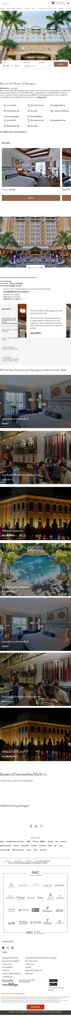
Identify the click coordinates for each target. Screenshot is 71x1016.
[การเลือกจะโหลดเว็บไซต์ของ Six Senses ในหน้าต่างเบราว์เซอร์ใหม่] (11, 885)
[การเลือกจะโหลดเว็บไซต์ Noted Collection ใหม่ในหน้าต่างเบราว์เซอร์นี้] (20, 897)
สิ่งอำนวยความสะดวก (14, 8)
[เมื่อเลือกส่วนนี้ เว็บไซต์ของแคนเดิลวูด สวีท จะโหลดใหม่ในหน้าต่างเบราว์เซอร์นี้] (60, 922)
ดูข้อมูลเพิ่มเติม (35, 333)
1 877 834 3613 (24, 982)
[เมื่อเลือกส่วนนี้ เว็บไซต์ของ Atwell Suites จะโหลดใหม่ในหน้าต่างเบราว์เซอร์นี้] (23, 922)
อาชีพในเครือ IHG (7, 976)
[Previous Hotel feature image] (30, 267)
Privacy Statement (11, 1002)
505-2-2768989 (16, 283)
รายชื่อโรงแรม (29, 964)
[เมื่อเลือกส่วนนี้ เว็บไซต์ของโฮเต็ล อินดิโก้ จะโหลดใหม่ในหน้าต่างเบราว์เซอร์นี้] (10, 897)
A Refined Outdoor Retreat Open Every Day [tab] (11, 359)
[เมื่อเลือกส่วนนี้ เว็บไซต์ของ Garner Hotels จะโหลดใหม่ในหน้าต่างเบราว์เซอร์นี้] (60, 910)
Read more (41, 97)
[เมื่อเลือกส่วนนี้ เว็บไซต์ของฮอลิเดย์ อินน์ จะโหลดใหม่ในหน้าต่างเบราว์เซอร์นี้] (48, 910)
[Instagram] (12, 948)
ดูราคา (61, 64)
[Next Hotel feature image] (41, 267)
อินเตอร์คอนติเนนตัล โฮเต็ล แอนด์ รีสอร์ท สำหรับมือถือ (40, 957)
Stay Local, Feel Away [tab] (10, 339)
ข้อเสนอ (61, 8)
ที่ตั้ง (33, 8)
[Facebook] (3, 948)
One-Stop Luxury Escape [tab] (10, 330)
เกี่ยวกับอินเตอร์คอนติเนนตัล (10, 957)
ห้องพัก (2, 8)
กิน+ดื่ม (27, 8)
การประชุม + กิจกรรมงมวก (46, 8)
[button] (68, 3)
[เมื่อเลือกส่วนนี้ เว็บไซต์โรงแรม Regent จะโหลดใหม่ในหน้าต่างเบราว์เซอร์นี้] (23, 885)
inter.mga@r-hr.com (13, 286)
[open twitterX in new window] (40, 826)
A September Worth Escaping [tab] (10, 348)
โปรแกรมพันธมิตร (7, 967)
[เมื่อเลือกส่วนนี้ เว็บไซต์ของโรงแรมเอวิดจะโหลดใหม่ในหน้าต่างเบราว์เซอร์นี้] (11, 922)
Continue (35, 1007)
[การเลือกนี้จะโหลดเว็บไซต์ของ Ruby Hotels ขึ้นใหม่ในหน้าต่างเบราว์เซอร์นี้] (41, 897)
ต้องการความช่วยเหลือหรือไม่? (11, 961)
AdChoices (28, 973)
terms (4, 1000)
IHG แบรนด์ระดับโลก (31, 961)
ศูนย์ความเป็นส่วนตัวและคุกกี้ (33, 970)
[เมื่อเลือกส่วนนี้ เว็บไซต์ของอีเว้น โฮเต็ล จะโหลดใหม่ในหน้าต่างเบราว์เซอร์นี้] (23, 910)
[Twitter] (8, 948)
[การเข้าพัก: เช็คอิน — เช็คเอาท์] (11, 66)
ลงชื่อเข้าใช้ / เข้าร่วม (59, 3)
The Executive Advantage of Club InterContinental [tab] (11, 321)
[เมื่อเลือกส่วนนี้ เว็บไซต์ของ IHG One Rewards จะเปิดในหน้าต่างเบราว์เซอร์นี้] (35, 932)
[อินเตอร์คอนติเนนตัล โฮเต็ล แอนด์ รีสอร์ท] (6, 3)
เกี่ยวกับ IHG (5, 970)
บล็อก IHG (28, 967)
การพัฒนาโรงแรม (7, 964)
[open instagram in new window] (35, 826)
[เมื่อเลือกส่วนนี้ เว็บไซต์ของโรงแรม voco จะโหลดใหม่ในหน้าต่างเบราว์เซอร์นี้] (30, 897)
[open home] (2, 862)
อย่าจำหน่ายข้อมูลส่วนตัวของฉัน (11, 973)
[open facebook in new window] (30, 826)
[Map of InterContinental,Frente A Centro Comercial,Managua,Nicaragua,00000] (18, 277)
